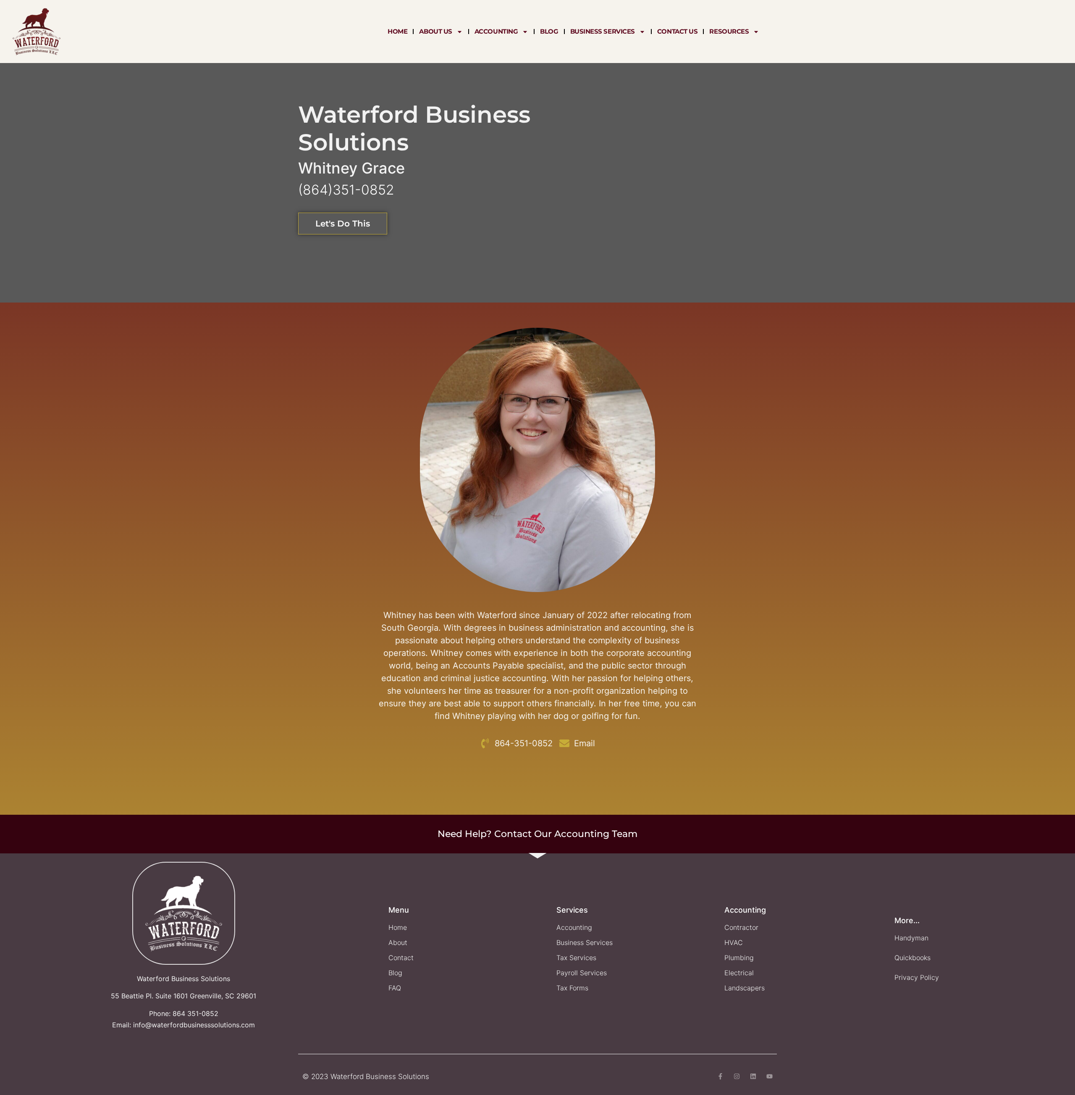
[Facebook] (720, 1076)
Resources (729, 31)
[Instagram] (737, 1076)
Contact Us (677, 31)
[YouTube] (769, 1076)
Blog (549, 31)
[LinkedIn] (753, 1076)
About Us (435, 31)
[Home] (36, 31)
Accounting (496, 31)
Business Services (602, 31)
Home (397, 31)
